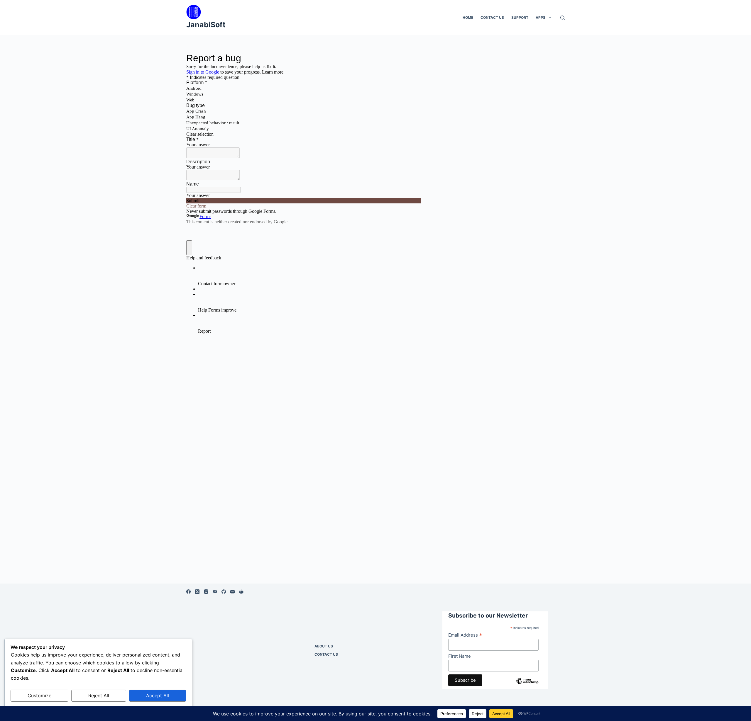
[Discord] (215, 591)
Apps (540, 17)
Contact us (492, 17)
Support (519, 17)
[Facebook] (188, 591)
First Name (459, 656)
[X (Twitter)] (197, 591)
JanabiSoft (206, 24)
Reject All (98, 695)
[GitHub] (223, 591)
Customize (39, 695)
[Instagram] (206, 591)
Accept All (157, 695)
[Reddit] (241, 591)
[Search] (562, 18)
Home (468, 17)
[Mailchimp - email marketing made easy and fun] (527, 685)
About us (323, 646)
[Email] (232, 591)
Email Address (465, 635)
